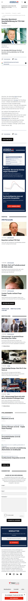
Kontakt (16, 589)
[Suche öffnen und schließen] (22, 2)
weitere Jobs (6, 465)
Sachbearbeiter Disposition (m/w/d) (13, 458)
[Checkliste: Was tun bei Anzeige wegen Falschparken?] (14, 159)
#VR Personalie (7, 220)
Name (3, 491)
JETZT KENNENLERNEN (14, 206)
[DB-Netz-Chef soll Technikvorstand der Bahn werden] (14, 254)
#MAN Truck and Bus (15, 308)
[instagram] (14, 574)
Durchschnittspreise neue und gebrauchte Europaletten (13, 197)
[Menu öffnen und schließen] (2, 2)
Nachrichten (8, 13)
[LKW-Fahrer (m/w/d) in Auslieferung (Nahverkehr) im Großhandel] (14, 445)
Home (3, 13)
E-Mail (3, 485)
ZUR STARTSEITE (7, 139)
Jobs (22, 589)
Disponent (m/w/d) (8, 418)
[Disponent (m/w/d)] (6, 416)
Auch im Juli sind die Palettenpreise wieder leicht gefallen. (13, 201)
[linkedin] (17, 574)
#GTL (8, 394)
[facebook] (6, 574)
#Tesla (8, 365)
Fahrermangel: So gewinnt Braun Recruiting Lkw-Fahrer (12, 337)
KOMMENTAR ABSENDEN (14, 520)
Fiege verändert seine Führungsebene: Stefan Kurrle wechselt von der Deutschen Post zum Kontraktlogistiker (13, 298)
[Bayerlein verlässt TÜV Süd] (14, 229)
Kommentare (7, 59)
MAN (15, 96)
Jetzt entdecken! (14, 598)
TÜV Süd (16, 100)
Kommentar (4, 496)
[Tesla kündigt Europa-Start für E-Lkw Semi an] (14, 357)
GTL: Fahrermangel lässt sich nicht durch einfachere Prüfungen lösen (13, 397)
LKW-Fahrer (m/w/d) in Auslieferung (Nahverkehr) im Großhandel (14, 449)
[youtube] (10, 574)
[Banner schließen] (24, 594)
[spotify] (21, 574)
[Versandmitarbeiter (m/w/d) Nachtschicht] (11, 435)
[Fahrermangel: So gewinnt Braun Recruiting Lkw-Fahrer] (14, 325)
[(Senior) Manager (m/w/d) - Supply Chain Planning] (13, 425)
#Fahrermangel (10, 334)
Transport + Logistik (16, 13)
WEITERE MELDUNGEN (8, 303)
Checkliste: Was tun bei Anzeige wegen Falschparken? (13, 170)
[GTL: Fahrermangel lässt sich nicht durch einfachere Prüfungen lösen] (14, 385)
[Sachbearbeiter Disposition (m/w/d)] (10, 456)
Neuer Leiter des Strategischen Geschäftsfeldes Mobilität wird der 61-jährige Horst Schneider (13, 243)
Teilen (15, 59)
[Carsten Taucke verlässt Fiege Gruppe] (14, 282)
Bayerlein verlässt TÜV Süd (11, 240)
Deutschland (5, 118)
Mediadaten (7, 589)
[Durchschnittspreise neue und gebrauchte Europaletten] (14, 186)
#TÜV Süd (4, 310)
